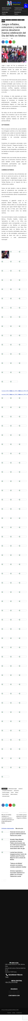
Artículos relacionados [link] (8, 828)
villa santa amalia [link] (5, 796)
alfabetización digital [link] (12, 788)
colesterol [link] (20, 788)
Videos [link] (3, 21)
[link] (26, 6)
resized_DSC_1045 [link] (7, 391)
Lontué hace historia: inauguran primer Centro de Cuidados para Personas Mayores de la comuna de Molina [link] (18, 855)
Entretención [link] (14, 19)
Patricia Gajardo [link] (5, 794)
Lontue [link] (19, 19)
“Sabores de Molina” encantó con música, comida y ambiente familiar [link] (18, 865)
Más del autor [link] (19, 828)
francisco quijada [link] (5, 792)
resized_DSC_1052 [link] (7, 394)
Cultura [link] (7, 17)
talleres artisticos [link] (13, 794)
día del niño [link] (16, 790)
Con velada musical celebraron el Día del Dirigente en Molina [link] (21, 816)
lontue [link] (12, 792)
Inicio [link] (3, 17)
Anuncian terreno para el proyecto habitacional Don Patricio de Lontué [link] (18, 833)
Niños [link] (23, 19)
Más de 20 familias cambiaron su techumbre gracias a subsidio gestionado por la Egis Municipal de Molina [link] (8, 819)
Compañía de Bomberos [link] (7, 790)
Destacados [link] (8, 19)
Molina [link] (16, 792)
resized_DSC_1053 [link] (15, 394)
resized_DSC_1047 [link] (15, 391)
